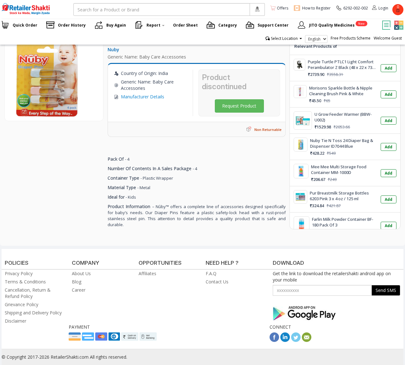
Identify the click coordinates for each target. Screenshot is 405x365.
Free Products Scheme (351, 38)
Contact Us (217, 282)
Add (388, 68)
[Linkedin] (285, 340)
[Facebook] (274, 340)
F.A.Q (211, 273)
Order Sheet (185, 25)
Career (78, 290)
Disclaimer (15, 321)
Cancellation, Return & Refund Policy (28, 293)
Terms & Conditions (25, 282)
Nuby (113, 49)
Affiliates (147, 273)
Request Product (239, 106)
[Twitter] (296, 340)
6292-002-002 (355, 8)
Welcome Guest (388, 38)
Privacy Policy (19, 273)
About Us (81, 273)
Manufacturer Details (142, 97)
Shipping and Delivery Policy (33, 313)
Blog (76, 282)
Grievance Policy (21, 304)
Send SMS (386, 290)
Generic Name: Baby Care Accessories (147, 57)
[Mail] (306, 340)
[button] (398, 20)
